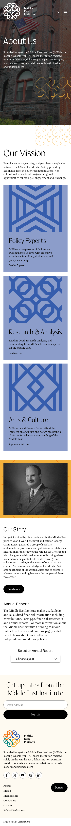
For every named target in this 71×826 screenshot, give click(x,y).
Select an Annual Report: (35, 650)
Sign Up (35, 714)
